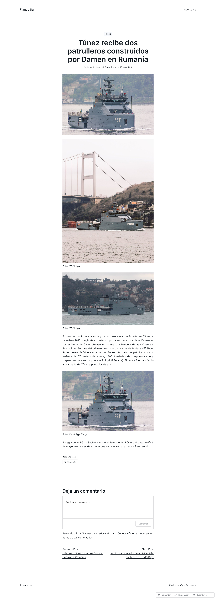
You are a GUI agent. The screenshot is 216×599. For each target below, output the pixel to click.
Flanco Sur (27, 9)
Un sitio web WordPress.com (182, 585)
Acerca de (190, 9)
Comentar (143, 523)
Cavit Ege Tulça (78, 434)
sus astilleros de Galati (76, 344)
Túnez (108, 34)
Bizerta (133, 336)
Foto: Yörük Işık (71, 266)
